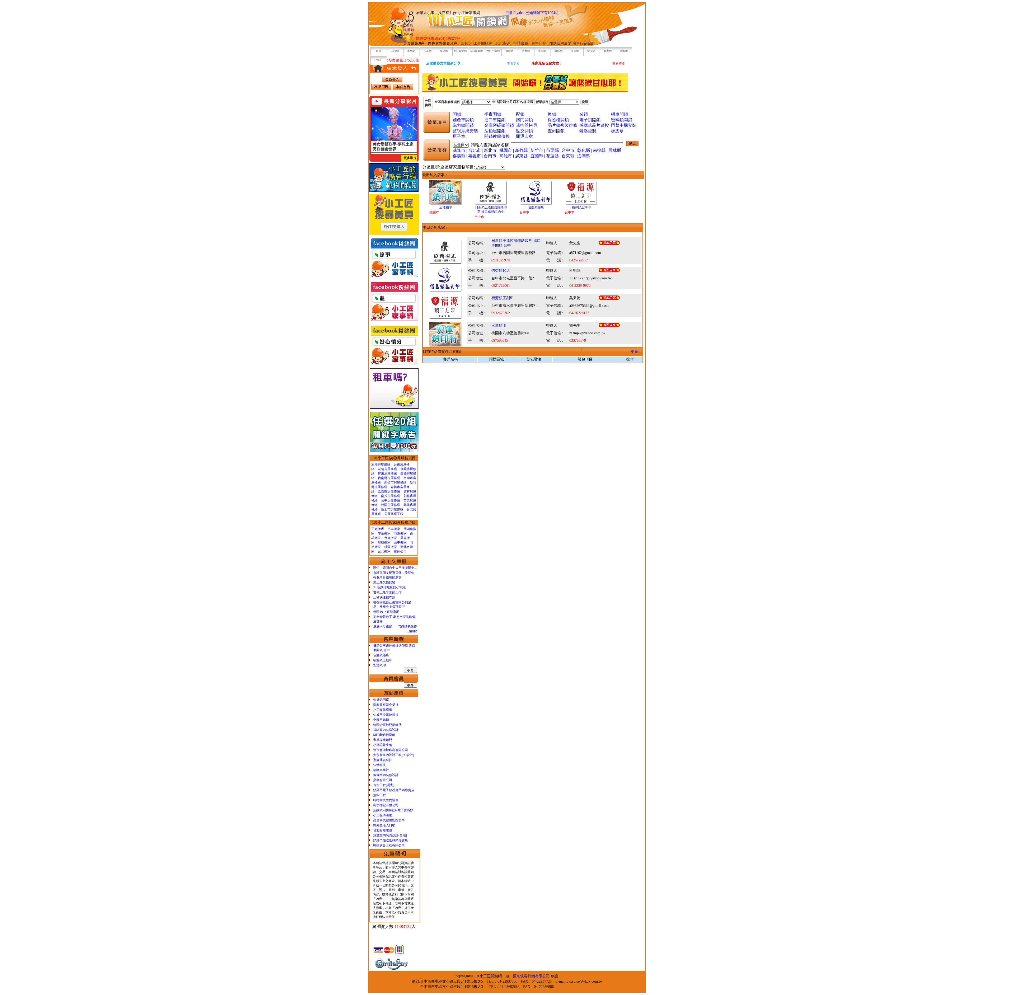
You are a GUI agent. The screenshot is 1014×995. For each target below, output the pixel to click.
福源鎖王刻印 (382, 660)
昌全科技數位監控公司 (389, 820)
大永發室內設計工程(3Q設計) (393, 755)
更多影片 (410, 158)
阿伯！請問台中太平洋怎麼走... (395, 568)
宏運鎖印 (379, 665)
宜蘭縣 (537, 156)
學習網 (575, 50)
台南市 (490, 156)
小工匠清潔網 (382, 815)
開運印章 (524, 136)
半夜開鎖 (492, 114)
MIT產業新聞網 (384, 735)
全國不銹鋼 (381, 720)
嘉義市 (474, 156)
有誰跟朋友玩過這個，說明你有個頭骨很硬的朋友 (393, 575)
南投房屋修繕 (390, 496)
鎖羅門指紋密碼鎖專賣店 (390, 840)
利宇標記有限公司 (385, 805)
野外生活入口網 (384, 825)
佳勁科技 (379, 765)
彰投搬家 (384, 542)
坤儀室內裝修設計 (385, 775)
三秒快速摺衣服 (384, 597)
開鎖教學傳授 (497, 136)
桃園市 (505, 150)
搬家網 (526, 50)
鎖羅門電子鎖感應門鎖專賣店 (393, 790)
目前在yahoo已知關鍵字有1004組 (532, 13)
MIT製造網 (460, 50)
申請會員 (520, 43)
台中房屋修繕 (390, 500)
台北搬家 (384, 551)
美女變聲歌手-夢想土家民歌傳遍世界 (394, 619)
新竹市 (537, 150)
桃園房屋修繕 (390, 505)
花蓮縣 (552, 156)
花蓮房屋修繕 (387, 469)
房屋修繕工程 (393, 514)
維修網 (558, 50)
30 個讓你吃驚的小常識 (389, 587)
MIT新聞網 (476, 50)
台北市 (474, 150)
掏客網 (624, 50)
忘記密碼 (502, 43)
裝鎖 (583, 114)
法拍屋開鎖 (494, 131)
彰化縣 (583, 150)
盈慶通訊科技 (382, 760)
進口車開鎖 (494, 120)
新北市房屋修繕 (392, 509)
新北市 (490, 150)
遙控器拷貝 (526, 125)
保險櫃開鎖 (558, 120)
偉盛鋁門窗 (381, 700)
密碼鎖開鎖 (621, 120)
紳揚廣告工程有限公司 (389, 845)
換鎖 (552, 114)
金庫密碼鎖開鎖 (499, 125)
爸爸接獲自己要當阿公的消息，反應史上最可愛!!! (392, 604)
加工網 (427, 50)
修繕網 (444, 50)
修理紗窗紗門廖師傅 (387, 725)
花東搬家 (400, 533)
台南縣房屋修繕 (389, 478)
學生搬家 (384, 533)
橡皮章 (617, 131)
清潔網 (509, 50)
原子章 (459, 136)
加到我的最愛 (560, 43)
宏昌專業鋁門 (382, 740)
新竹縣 (521, 150)
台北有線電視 (382, 830)
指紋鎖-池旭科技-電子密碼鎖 (393, 810)
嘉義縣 (459, 156)
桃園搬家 (390, 547)
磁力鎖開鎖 (463, 125)
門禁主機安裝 (623, 125)
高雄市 (505, 156)
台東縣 (568, 156)
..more (412, 631)
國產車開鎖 (463, 120)
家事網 (411, 50)
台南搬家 (390, 538)
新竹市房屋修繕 (395, 482)
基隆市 (459, 150)
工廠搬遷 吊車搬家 (385, 529)
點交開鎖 (524, 131)
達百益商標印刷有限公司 (390, 750)
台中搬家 (400, 542)
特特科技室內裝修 (385, 800)
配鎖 (520, 114)
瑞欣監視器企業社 (385, 705)
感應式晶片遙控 (594, 125)
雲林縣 (614, 150)
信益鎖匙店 (381, 655)
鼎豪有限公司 (382, 780)
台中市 (568, 150)
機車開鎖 (619, 114)
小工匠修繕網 (382, 710)
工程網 (395, 50)
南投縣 (599, 150)
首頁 (378, 50)
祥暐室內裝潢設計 (385, 730)
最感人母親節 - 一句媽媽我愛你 (395, 626)
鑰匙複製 (587, 131)
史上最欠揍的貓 (384, 582)
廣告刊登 (538, 43)
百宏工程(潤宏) (383, 785)
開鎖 (457, 114)
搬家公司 (400, 551)
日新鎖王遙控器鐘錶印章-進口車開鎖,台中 (394, 648)
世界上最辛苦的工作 (387, 592)
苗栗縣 (552, 150)
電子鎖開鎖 (589, 120)
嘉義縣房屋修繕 (389, 491)
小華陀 (378, 59)
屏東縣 (521, 156)
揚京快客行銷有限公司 (531, 976)
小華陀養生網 (382, 745)
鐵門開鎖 (524, 120)
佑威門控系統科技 (385, 715)
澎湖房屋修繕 (380, 464)
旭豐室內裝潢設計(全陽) (390, 835)
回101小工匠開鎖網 (477, 43)
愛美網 (591, 50)
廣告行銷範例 (583, 43)
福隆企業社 (381, 770)
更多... (636, 352)
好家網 (608, 50)
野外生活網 (493, 50)
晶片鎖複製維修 (562, 125)
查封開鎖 (556, 131)
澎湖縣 (583, 156)
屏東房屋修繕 (387, 473)
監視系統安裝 (465, 131)
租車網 (542, 50)
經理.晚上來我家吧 (386, 612)
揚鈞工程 (379, 795)
